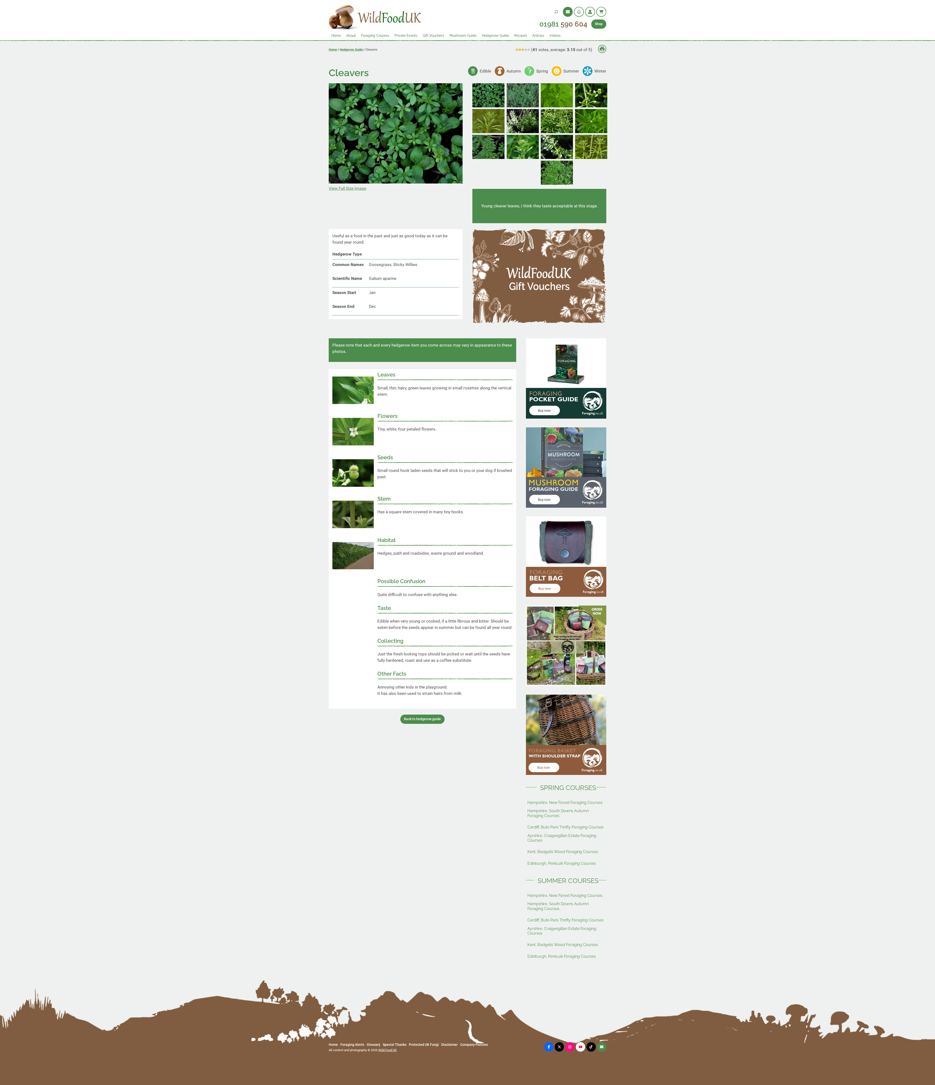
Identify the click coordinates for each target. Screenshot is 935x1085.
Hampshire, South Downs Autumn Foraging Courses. (558, 813)
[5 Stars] (528, 49)
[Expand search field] (556, 12)
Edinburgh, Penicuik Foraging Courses (561, 863)
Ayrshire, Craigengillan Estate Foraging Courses (561, 838)
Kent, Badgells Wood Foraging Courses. (563, 851)
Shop (599, 24)
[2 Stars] (519, 49)
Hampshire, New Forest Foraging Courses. (565, 802)
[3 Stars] (522, 49)
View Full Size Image (347, 188)
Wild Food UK (387, 1050)
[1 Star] (516, 49)
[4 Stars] (525, 49)
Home (333, 49)
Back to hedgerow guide (422, 719)
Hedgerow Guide (351, 49)
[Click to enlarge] (488, 105)
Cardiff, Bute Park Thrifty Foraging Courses (565, 827)
